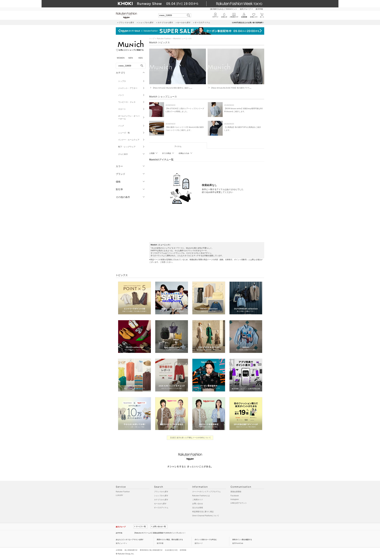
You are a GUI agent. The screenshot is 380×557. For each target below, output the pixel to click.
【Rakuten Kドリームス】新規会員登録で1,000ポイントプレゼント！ (160, 533)
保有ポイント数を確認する (242, 539)
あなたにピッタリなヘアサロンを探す (130, 539)
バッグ (121, 126)
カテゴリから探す (161, 499)
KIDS (140, 58)
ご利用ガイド (197, 499)
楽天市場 (259, 9)
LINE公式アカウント (239, 503)
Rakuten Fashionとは (201, 495)
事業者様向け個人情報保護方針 (151, 550)
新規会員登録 (236, 491)
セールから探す (160, 503)
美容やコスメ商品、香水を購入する (170, 539)
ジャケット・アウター (127, 88)
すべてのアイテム (161, 507)
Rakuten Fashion (164, 38)
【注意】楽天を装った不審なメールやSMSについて (190, 437)
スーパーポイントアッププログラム (206, 491)
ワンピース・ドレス (127, 102)
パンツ (121, 95)
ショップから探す (161, 495)
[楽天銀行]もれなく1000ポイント (223, 9)
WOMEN (121, 58)
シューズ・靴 (124, 133)
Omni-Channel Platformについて (205, 515)
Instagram (235, 499)
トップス (122, 81)
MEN (130, 58)
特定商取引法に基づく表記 (203, 511)
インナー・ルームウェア (128, 139)
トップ (152, 38)
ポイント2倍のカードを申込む (206, 539)
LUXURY (119, 495)
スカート (122, 109)
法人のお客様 (197, 507)
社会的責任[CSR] (171, 550)
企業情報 (119, 550)
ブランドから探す (161, 491)
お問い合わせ (197, 503)
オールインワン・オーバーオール (128, 117)
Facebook (235, 495)
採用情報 (183, 550)
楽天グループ (245, 9)
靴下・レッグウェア (127, 146)
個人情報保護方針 (131, 550)
